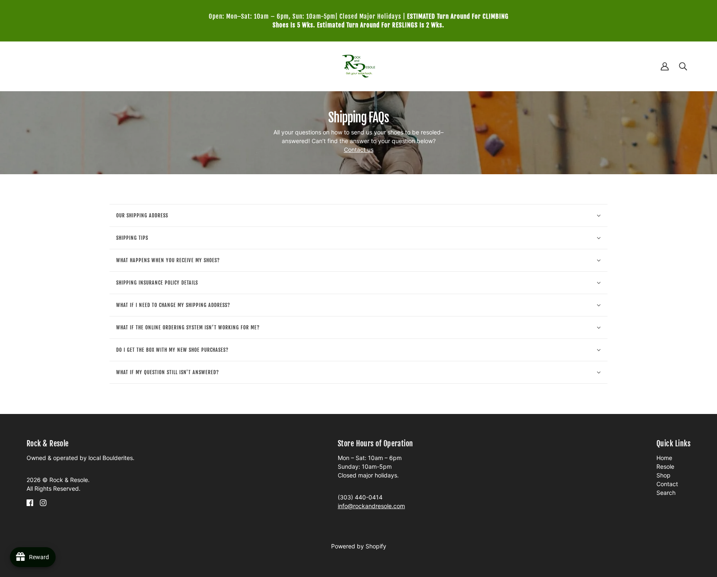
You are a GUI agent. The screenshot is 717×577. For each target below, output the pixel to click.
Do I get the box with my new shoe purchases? (172, 350)
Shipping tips (132, 238)
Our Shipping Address (142, 215)
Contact (667, 483)
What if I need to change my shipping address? (173, 305)
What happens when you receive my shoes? (168, 260)
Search (666, 492)
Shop (663, 475)
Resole (665, 466)
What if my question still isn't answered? (167, 372)
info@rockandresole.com (371, 505)
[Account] (665, 66)
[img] (30, 502)
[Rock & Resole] (358, 65)
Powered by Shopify (358, 546)
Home (664, 457)
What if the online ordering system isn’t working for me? (188, 327)
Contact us (358, 149)
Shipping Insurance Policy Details (157, 283)
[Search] (683, 66)
